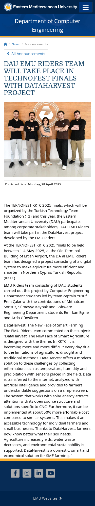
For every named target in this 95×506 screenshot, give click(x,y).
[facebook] (15, 473)
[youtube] (50, 473)
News (16, 44)
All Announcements (27, 53)
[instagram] (27, 473)
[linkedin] (38, 473)
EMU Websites (46, 498)
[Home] (5, 44)
